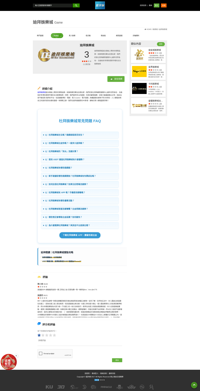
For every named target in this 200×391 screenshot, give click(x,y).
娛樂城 (56, 35)
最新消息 (112, 373)
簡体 (150, 5)
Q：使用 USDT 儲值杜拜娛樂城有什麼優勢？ (65, 159)
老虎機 (88, 35)
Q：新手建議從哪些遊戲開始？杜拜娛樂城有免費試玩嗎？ (70, 176)
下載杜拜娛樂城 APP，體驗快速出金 (80, 235)
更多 (160, 44)
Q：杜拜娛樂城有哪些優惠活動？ (59, 201)
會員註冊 (103, 373)
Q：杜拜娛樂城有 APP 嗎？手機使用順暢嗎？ (65, 192)
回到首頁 (143, 5)
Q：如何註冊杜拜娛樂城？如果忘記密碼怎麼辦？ (66, 184)
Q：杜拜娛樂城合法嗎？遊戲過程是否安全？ (64, 135)
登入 (156, 5)
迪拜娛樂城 (42, 92)
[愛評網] (100, 10)
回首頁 (87, 373)
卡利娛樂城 (153, 84)
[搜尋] (76, 5)
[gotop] (194, 385)
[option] (57, 57)
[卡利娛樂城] (139, 89)
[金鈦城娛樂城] (139, 55)
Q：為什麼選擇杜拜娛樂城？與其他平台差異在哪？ (67, 225)
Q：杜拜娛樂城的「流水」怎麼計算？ (61, 151)
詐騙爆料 (136, 35)
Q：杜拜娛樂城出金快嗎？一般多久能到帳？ (64, 143)
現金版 (103, 35)
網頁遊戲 (119, 35)
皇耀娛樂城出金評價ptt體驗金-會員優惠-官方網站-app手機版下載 (156, 101)
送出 (117, 360)
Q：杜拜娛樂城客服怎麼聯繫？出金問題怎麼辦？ (66, 209)
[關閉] (16, 356)
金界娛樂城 (153, 67)
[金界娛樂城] (139, 72)
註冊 (163, 5)
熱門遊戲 (40, 35)
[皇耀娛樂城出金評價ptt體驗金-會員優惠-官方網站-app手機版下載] (139, 106)
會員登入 (95, 373)
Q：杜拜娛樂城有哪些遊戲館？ (58, 168)
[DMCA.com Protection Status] (100, 380)
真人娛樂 (72, 35)
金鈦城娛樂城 (154, 50)
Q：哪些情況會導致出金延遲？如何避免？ (63, 217)
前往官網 (118, 79)
